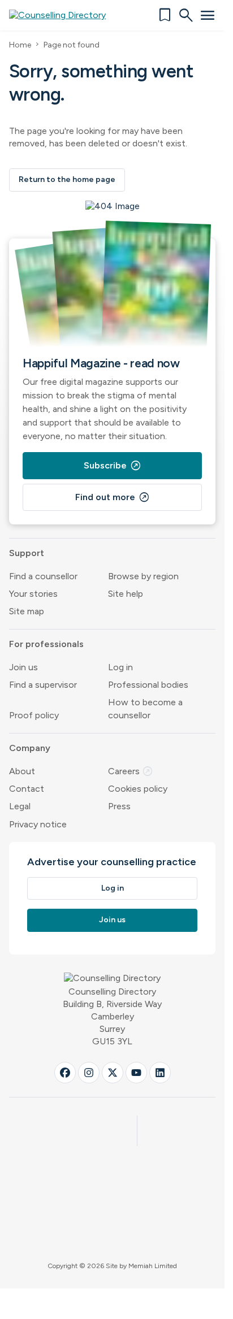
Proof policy (34, 715)
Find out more (112, 497)
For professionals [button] (46, 644)
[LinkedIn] (160, 1072)
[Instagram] (89, 1072)
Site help (125, 593)
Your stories (33, 593)
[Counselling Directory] (64, 15)
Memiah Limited (152, 1266)
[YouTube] (136, 1072)
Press (119, 806)
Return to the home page (67, 179)
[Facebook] (65, 1072)
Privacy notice (38, 824)
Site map (26, 611)
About (22, 771)
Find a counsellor (43, 576)
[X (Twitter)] (112, 1072)
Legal (20, 806)
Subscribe (112, 465)
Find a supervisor (43, 684)
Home (20, 45)
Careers (130, 771)
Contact (26, 788)
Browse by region (143, 576)
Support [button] (26, 553)
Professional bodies (148, 684)
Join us (23, 667)
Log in (120, 667)
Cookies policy (137, 788)
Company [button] (29, 748)
